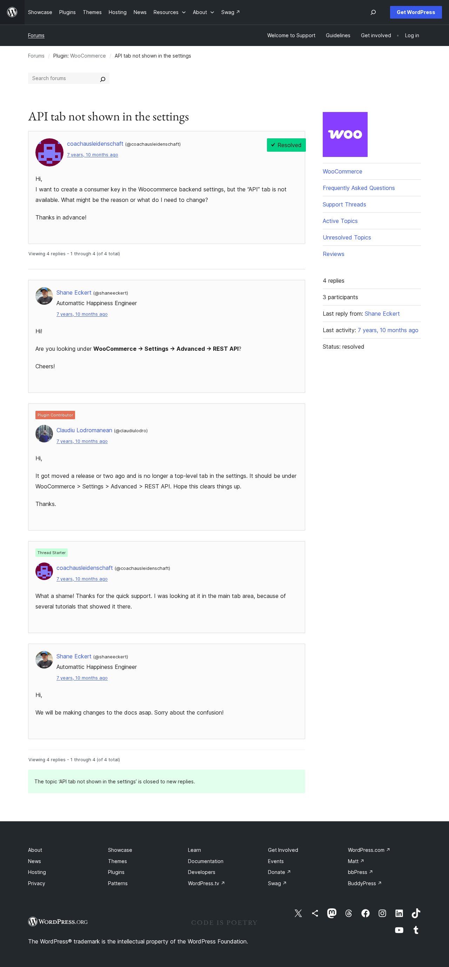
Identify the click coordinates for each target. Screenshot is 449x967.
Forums (36, 35)
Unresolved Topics (347, 237)
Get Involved (283, 850)
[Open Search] (373, 12)
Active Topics (340, 220)
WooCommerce (88, 56)
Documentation (205, 861)
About (35, 850)
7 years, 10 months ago (92, 154)
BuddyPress (365, 883)
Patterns (118, 883)
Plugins (116, 872)
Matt (356, 861)
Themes (117, 861)
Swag (277, 883)
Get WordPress (416, 12)
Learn (194, 850)
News (34, 861)
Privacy (36, 883)
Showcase (120, 850)
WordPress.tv (206, 883)
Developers (201, 872)
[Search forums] (102, 78)
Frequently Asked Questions (359, 187)
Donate (279, 872)
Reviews (333, 253)
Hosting (37, 872)
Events (276, 861)
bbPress (360, 872)
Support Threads (344, 204)
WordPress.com (369, 850)
